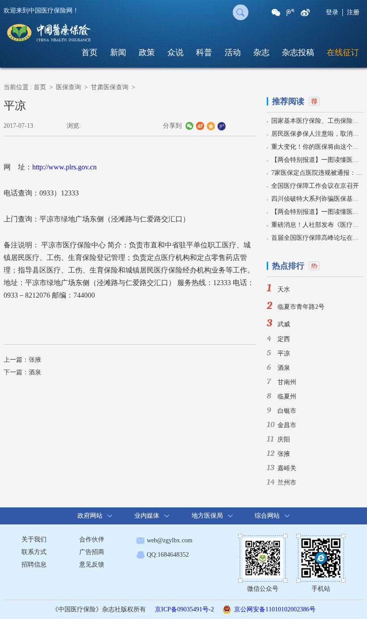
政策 (147, 52)
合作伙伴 (91, 539)
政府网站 (89, 515)
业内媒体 (146, 515)
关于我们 (34, 539)
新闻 (118, 52)
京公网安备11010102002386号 (275, 609)
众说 (175, 52)
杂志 (261, 52)
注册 (353, 12)
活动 (233, 52)
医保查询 (68, 87)
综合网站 (267, 515)
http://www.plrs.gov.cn (64, 167)
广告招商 (91, 552)
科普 (204, 52)
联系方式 (34, 552)
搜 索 (240, 12)
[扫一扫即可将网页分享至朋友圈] (276, 12)
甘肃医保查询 (109, 87)
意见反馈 (91, 564)
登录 (332, 12)
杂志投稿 (298, 52)
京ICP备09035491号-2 (184, 609)
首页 (89, 52)
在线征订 (343, 52)
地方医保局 (207, 515)
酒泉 (35, 372)
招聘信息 (34, 564)
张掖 (35, 359)
